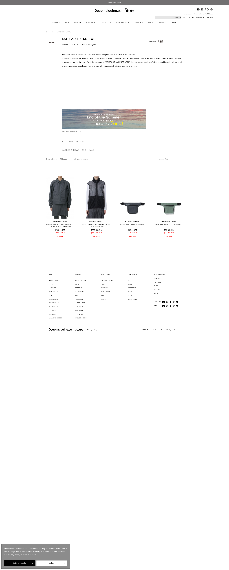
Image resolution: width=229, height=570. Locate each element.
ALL (64, 141)
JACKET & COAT (70, 150)
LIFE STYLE (106, 22)
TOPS (51, 284)
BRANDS (56, 22)
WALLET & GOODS (55, 318)
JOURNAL (162, 22)
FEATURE (139, 22)
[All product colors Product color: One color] (85, 159)
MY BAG (210, 17)
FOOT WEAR (53, 291)
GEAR (103, 299)
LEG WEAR (53, 314)
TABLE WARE (132, 299)
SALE (174, 22)
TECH (130, 295)
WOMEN (77, 22)
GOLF (130, 280)
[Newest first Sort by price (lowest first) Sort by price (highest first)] (171, 159)
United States (208, 14)
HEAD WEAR (53, 306)
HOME (130, 284)
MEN (67, 22)
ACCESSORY (53, 299)
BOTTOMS (52, 288)
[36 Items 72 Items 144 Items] (66, 159)
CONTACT (200, 17)
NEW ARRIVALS (122, 22)
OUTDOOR (91, 22)
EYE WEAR (53, 310)
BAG (84, 150)
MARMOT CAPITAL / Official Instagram (79, 45)
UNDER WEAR (54, 303)
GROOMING (132, 288)
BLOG (150, 22)
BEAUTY (131, 291)
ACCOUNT (187, 17)
